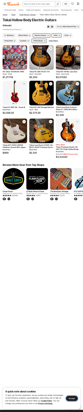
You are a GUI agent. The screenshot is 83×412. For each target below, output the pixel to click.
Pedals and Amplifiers (33, 10)
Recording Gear (66, 10)
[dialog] (41, 398)
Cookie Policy (46, 401)
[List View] (52, 26)
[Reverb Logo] (13, 4)
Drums (76, 10)
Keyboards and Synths (51, 10)
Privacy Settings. (45, 403)
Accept (72, 398)
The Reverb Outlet (10, 10)
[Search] (57, 4)
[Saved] (72, 3)
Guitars (21, 10)
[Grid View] (48, 26)
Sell (65, 4)
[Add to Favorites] (24, 48)
